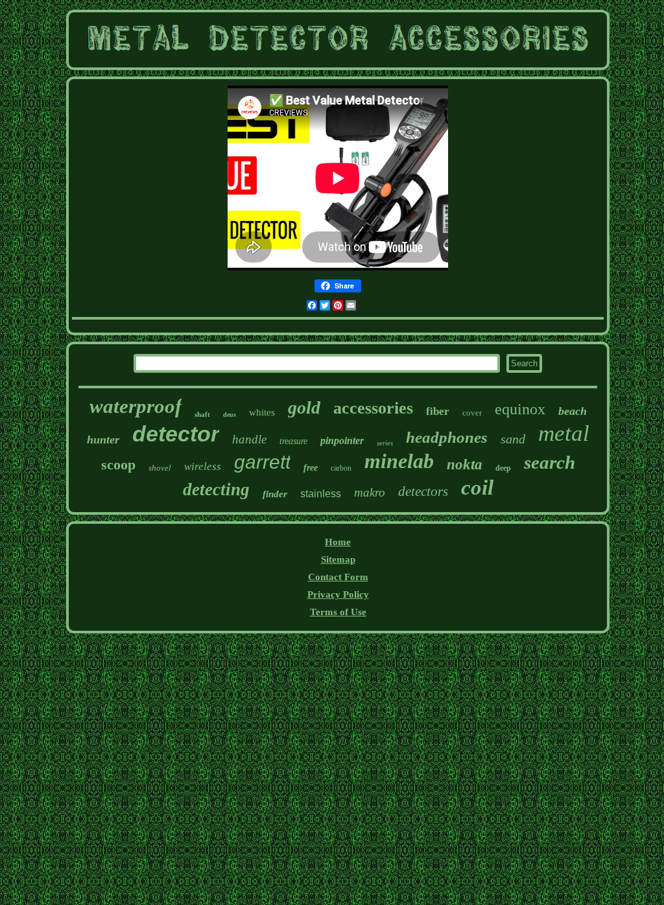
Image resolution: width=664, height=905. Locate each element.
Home (338, 542)
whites (262, 412)
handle (249, 439)
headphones (447, 437)
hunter (103, 439)
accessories (373, 408)
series (385, 443)
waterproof (135, 406)
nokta (464, 464)
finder (275, 494)
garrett (262, 462)
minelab (399, 461)
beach (572, 411)
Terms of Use (338, 612)
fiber (437, 411)
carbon (341, 468)
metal (563, 433)
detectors (423, 491)
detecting (216, 489)
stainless (320, 493)
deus (229, 414)
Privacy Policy (338, 594)
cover (472, 412)
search (549, 462)
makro (369, 492)
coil (477, 487)
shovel (159, 468)
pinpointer (342, 440)
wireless (202, 466)
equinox (520, 409)
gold (304, 407)
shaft (202, 414)
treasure (293, 441)
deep (503, 468)
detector (175, 433)
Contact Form (338, 577)
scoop (118, 464)
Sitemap (338, 559)
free (310, 468)
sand (513, 439)
